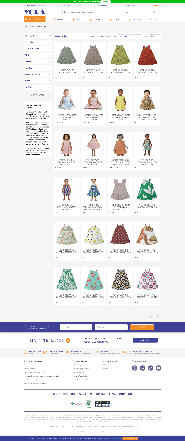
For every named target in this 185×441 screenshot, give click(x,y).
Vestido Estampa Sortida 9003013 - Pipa (93, 71)
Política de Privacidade (114, 438)
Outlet (157, 19)
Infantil (97, 19)
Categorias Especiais (36, 19)
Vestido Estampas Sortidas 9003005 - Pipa (147, 296)
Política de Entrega (79, 372)
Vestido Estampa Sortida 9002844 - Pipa (147, 71)
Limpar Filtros (37, 95)
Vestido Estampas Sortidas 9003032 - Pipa (93, 251)
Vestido (46, 26)
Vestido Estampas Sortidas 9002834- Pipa (147, 206)
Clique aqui (131, 353)
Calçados (137, 19)
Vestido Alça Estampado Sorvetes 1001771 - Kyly (147, 162)
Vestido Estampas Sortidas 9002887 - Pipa (120, 251)
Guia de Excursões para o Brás (35, 384)
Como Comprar (130, 5)
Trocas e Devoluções (80, 376)
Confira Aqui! (145, 340)
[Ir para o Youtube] (158, 368)
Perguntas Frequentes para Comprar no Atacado (41, 376)
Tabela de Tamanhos (31, 380)
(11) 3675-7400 (40, 5)
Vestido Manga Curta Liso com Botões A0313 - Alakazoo (120, 117)
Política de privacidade (81, 365)
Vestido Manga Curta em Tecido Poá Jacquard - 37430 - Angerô (120, 207)
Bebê (78, 19)
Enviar (142, 327)
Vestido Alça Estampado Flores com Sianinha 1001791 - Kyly (93, 207)
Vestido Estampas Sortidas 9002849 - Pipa (66, 296)
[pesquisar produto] (127, 12)
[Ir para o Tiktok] (150, 368)
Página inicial (31, 26)
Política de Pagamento (81, 369)
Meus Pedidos (108, 365)
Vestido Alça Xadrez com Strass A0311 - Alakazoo (66, 117)
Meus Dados (107, 369)
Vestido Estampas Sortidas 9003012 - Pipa (93, 296)
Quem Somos (103, 5)
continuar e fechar (130, 438)
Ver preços (157, 5)
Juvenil (116, 19)
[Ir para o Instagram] (134, 368)
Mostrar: (145, 36)
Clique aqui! (105, 2)
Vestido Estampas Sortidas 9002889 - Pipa (147, 251)
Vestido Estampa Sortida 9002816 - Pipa (66, 71)
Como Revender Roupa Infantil (35, 372)
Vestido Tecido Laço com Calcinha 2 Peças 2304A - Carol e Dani (120, 162)
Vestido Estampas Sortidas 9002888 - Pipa (120, 296)
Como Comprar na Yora (81, 380)
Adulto (60, 19)
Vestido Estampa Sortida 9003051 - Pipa (120, 71)
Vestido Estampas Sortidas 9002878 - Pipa (66, 251)
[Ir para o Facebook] (142, 368)
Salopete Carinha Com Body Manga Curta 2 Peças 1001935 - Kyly (147, 117)
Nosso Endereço (29, 369)
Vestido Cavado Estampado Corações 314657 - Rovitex (66, 162)
